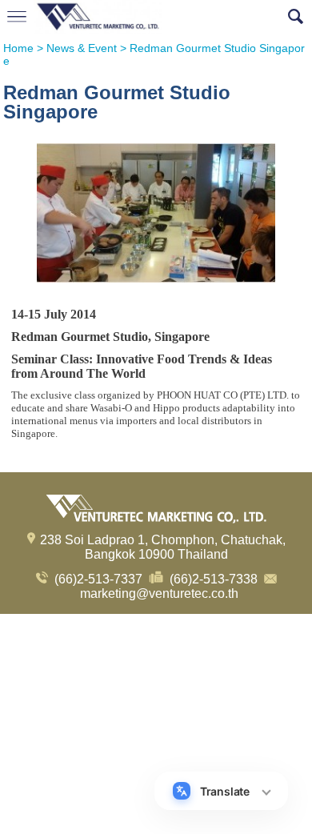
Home (18, 48)
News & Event (81, 48)
